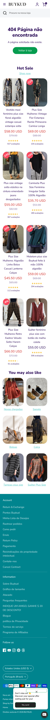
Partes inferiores (10, 699)
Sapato (37, 409)
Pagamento (9, 546)
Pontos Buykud (11, 512)
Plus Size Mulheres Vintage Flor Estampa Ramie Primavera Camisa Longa (37, 118)
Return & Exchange (13, 507)
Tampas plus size (13, 484)
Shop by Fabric (9, 703)
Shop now (25, 73)
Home (5, 707)
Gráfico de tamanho (14, 589)
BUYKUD (28, 712)
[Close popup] (36, 690)
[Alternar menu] (4, 4)
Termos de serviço (13, 627)
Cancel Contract (11, 567)
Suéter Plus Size (37, 484)
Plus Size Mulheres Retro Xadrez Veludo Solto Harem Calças (13, 338)
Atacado (7, 595)
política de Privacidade (15, 621)
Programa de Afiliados (15, 632)
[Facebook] (4, 650)
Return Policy (10, 540)
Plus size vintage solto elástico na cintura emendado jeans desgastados (13, 191)
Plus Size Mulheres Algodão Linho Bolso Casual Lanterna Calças (13, 264)
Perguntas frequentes (15, 600)
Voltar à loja (25, 50)
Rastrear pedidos (12, 524)
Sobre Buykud (11, 583)
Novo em (6, 695)
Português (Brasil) (14, 676)
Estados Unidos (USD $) (17, 668)
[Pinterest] (18, 650)
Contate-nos (10, 561)
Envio (6, 535)
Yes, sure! (25, 705)
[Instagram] (14, 650)
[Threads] (23, 650)
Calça (37, 447)
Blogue (7, 615)
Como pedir (9, 529)
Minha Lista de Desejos (16, 518)
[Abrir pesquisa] (4, 13)
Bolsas (13, 447)
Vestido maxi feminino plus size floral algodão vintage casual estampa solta (13, 118)
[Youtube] (9, 650)
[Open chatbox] (44, 714)
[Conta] (37, 3)
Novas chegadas (13, 409)
